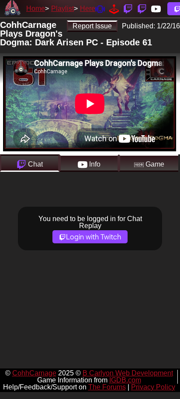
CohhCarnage (34, 373)
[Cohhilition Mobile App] (100, 8)
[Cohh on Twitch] (142, 8)
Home (35, 8)
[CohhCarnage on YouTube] (156, 8)
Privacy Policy (153, 387)
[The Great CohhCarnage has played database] (114, 8)
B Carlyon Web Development (128, 373)
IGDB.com (125, 380)
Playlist (62, 8)
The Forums (107, 387)
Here (87, 8)
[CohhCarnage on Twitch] (128, 8)
